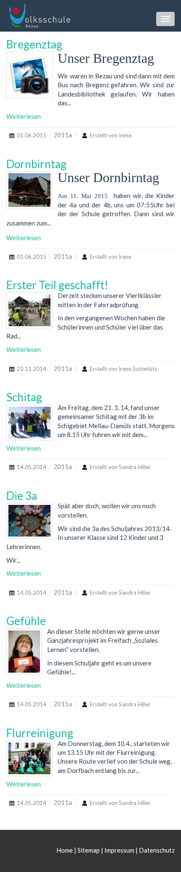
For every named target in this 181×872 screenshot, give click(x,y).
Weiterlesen (23, 116)
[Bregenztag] (29, 75)
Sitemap (88, 850)
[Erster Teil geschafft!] (29, 310)
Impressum (119, 850)
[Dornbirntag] (29, 190)
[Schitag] (29, 422)
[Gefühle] (24, 651)
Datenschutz (157, 850)
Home (65, 850)
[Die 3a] (29, 521)
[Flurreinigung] (29, 758)
